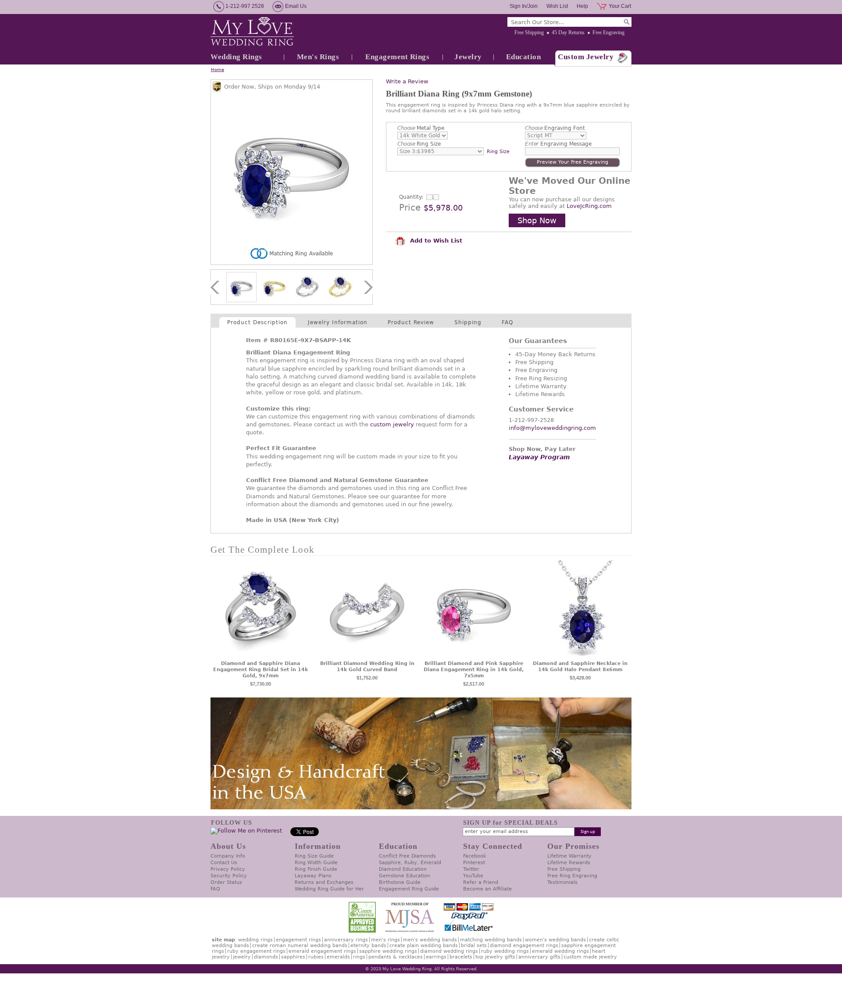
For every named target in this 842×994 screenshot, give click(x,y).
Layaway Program (539, 457)
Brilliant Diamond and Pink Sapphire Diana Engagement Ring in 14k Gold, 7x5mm (474, 670)
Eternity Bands (368, 945)
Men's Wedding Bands (430, 940)
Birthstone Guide (400, 882)
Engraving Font (555, 128)
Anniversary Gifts (539, 957)
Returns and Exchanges (324, 882)
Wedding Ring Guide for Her (329, 889)
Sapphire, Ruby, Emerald (410, 862)
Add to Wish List (435, 240)
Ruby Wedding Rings (505, 951)
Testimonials (562, 882)
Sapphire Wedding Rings (388, 951)
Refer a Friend (480, 882)
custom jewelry (392, 424)
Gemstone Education (404, 876)
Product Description (257, 322)
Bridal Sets (474, 945)
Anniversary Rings (346, 940)
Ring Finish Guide (316, 869)
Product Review (411, 322)
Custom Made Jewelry (590, 957)
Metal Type (420, 128)
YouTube (473, 876)
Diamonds (266, 957)
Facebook (474, 856)
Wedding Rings (236, 57)
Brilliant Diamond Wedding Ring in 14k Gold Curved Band (367, 666)
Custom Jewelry (586, 57)
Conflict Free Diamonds (407, 856)
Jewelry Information (337, 322)
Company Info (227, 856)
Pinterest (474, 862)
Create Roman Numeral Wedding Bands (299, 945)
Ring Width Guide (316, 862)
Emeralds (338, 957)
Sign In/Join (524, 6)
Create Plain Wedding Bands (423, 945)
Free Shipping (529, 32)
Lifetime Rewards (568, 862)
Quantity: (411, 197)
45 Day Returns (568, 32)
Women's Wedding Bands (555, 940)
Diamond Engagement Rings (524, 945)
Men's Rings (318, 57)
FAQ (507, 322)
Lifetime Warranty (569, 856)
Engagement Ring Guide (409, 889)
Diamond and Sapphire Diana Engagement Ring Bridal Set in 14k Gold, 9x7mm (260, 670)
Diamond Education (403, 869)
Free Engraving (608, 32)
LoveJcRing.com (589, 206)
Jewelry (468, 57)
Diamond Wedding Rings (449, 951)
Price (410, 207)
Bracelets (461, 957)
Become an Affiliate (487, 889)
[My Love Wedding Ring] (252, 32)
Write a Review (407, 81)
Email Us (296, 6)
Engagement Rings (397, 57)
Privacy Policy (227, 869)
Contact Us (223, 862)
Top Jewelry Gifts (495, 957)
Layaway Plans (313, 876)
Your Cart (620, 6)
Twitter (471, 869)
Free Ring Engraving (572, 876)
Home (217, 69)
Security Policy (228, 876)
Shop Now (537, 220)
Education (523, 57)
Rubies (316, 957)
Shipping (468, 322)
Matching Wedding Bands (491, 940)
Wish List (557, 6)
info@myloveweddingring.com (552, 428)
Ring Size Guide (314, 856)
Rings (359, 957)
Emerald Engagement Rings (322, 951)
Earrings (436, 957)
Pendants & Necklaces (395, 957)
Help (582, 6)
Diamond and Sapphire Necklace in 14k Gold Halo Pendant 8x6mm (580, 666)
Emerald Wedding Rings (560, 951)
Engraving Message (558, 144)
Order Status (226, 882)
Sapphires (293, 957)
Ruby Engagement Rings (256, 951)
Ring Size (419, 144)
